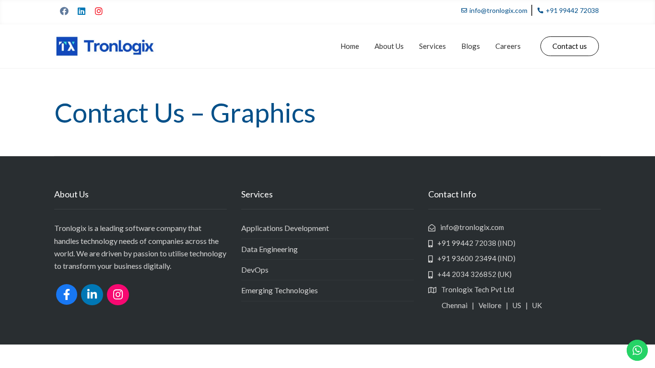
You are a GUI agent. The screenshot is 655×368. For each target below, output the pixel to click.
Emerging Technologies (279, 290)
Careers (508, 46)
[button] (569, 46)
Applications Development (285, 227)
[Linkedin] (81, 11)
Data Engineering (269, 248)
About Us (389, 46)
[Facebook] (64, 11)
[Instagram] (98, 11)
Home (349, 46)
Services (432, 46)
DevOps (255, 269)
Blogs (470, 46)
